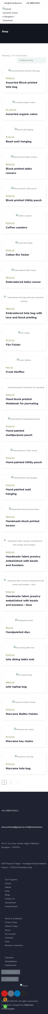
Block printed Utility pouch (24, 200)
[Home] (24, 986)
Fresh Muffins (15, 372)
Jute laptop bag (16, 687)
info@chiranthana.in (34, 827)
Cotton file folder (17, 255)
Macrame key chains (19, 741)
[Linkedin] (17, 993)
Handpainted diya (18, 632)
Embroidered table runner (23, 282)
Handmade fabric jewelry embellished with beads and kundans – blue (23, 600)
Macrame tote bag (18, 768)
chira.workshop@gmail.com (13, 827)
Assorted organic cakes (22, 114)
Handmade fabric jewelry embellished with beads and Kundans (23, 561)
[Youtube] (4, 993)
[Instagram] (23, 993)
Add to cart (5, 70)
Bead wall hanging (18, 141)
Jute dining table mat (20, 659)
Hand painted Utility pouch (24, 462)
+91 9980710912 (9, 810)
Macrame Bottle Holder (22, 714)
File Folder (13, 345)
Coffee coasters (16, 227)
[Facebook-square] (11, 993)
